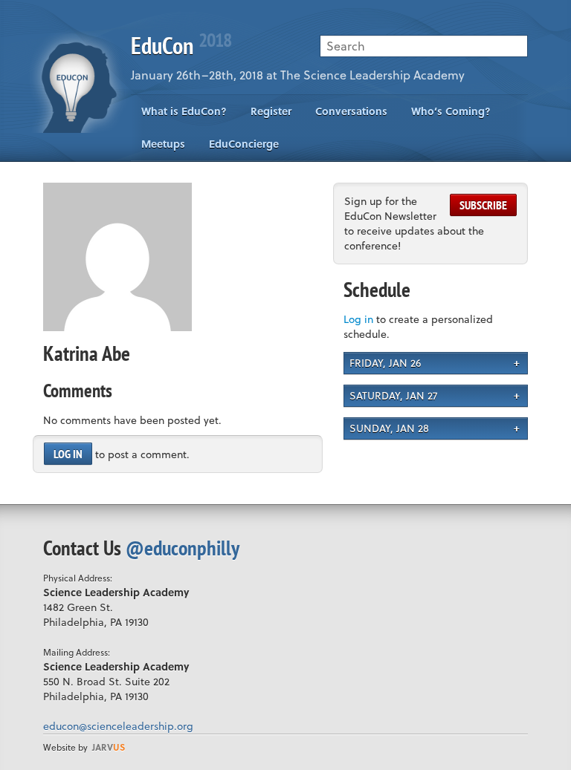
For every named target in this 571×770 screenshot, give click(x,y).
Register (271, 111)
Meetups (163, 143)
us (108, 747)
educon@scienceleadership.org (118, 726)
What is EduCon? (184, 111)
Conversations (351, 111)
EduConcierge (244, 143)
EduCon (181, 45)
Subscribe (483, 205)
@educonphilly (182, 547)
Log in (68, 453)
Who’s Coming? (451, 111)
